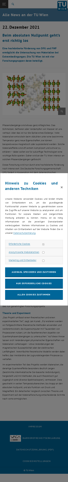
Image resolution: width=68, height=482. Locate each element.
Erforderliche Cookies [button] (19, 244)
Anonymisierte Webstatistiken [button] (24, 252)
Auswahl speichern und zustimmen (34, 272)
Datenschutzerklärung (24, 233)
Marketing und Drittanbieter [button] (22, 260)
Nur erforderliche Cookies (34, 283)
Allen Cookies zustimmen (33, 294)
